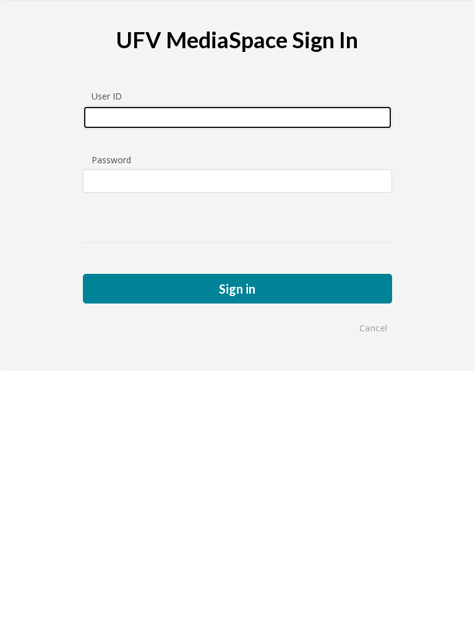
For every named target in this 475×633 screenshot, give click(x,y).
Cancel (373, 328)
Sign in (237, 288)
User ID (107, 96)
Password (111, 160)
